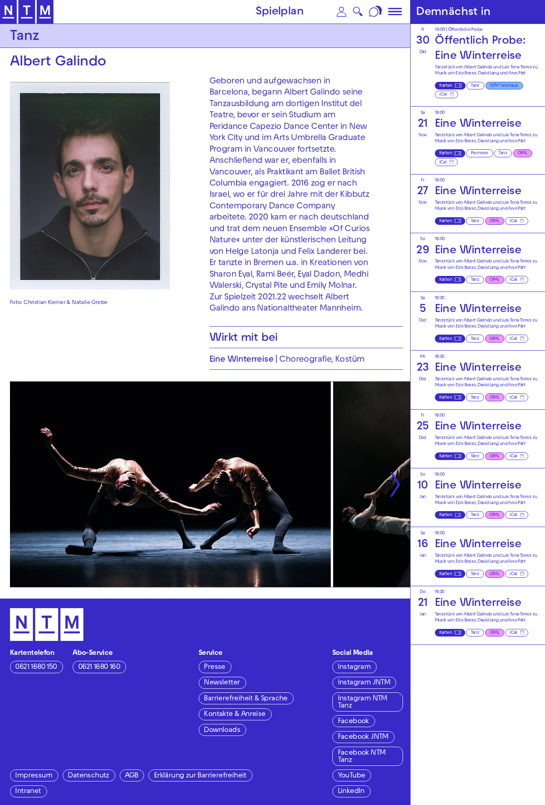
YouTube (351, 776)
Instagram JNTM (364, 683)
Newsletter (222, 683)
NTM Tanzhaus (504, 86)
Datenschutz (88, 776)
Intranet (28, 791)
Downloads (222, 730)
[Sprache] (376, 12)
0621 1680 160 (99, 667)
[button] (341, 12)
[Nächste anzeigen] (395, 485)
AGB (131, 776)
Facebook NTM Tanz (362, 757)
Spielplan (280, 12)
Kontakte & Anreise (234, 714)
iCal (443, 95)
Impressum (33, 776)
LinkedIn (351, 791)
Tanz (475, 86)
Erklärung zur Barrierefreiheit (200, 776)
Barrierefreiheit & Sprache (245, 699)
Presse (214, 667)
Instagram (354, 667)
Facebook (353, 721)
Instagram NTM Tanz (362, 703)
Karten (445, 86)
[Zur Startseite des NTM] (26, 12)
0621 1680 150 (36, 667)
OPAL (522, 153)
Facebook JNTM (363, 737)
